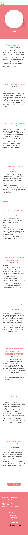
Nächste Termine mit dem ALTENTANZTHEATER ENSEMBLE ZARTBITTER (14, 351)
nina (9, 47)
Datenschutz (14, 519)
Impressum (14, 517)
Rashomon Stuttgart (14, 441)
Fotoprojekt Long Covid (14, 45)
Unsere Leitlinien (14, 515)
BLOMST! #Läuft (14, 397)
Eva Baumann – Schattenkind (14, 84)
